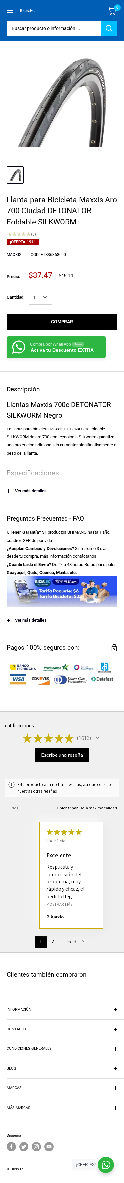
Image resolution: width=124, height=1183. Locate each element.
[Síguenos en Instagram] (36, 1146)
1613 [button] (71, 941)
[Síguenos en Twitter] (23, 1146)
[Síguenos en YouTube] (49, 1146)
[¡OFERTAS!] (106, 1165)
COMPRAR (62, 321)
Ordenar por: (68, 807)
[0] (112, 11)
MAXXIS (14, 254)
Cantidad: (16, 297)
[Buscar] (109, 28)
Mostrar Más (59, 904)
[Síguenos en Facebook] (11, 1146)
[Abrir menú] (10, 10)
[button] (97, 738)
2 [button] (52, 941)
